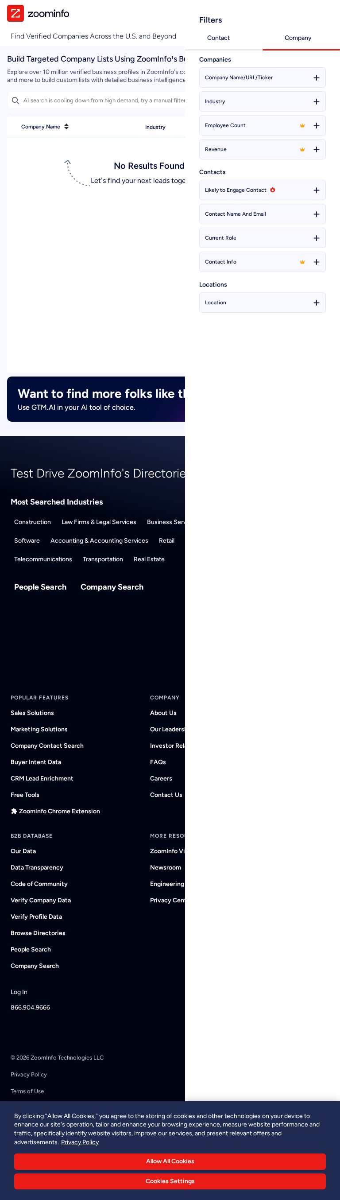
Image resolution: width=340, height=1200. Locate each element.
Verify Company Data (41, 900)
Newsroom (165, 867)
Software (27, 540)
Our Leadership (171, 729)
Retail (166, 540)
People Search (40, 587)
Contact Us (166, 795)
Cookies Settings (170, 1181)
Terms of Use (27, 1091)
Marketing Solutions (39, 729)
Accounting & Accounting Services (99, 540)
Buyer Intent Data (36, 762)
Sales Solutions (32, 713)
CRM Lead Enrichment (42, 778)
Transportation (103, 559)
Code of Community (39, 884)
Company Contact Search (47, 746)
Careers (161, 778)
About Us (163, 713)
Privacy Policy (29, 1074)
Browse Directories (38, 933)
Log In (19, 992)
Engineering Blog (174, 884)
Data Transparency (37, 867)
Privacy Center (171, 900)
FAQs (158, 762)
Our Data (23, 851)
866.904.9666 (30, 1007)
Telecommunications (43, 559)
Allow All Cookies (170, 1161)
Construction (32, 522)
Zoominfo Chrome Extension (59, 811)
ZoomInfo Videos (174, 851)
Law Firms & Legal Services (99, 522)
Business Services (172, 522)
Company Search (112, 587)
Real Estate (149, 559)
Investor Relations (176, 746)
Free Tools (25, 795)
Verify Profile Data (36, 916)
